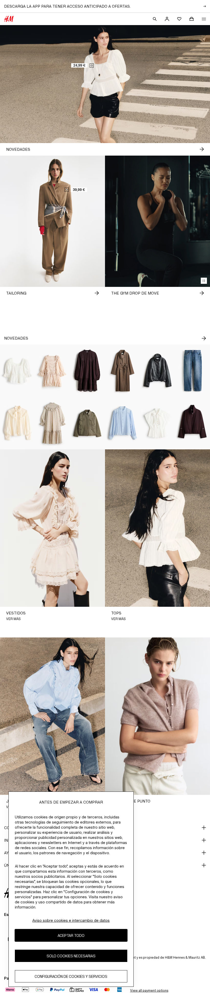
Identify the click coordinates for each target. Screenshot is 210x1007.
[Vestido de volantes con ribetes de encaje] (52, 370)
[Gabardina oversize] (122, 370)
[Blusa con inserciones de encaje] (122, 423)
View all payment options (149, 990)
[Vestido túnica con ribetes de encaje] (87, 370)
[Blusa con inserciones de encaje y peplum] (17, 370)
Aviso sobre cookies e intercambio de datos (71, 920)
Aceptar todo (71, 935)
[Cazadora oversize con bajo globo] (157, 370)
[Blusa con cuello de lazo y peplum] (157, 423)
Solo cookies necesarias (71, 956)
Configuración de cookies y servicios (71, 976)
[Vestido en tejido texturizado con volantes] (52, 423)
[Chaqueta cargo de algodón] (87, 423)
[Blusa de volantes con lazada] (17, 423)
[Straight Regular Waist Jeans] (192, 370)
